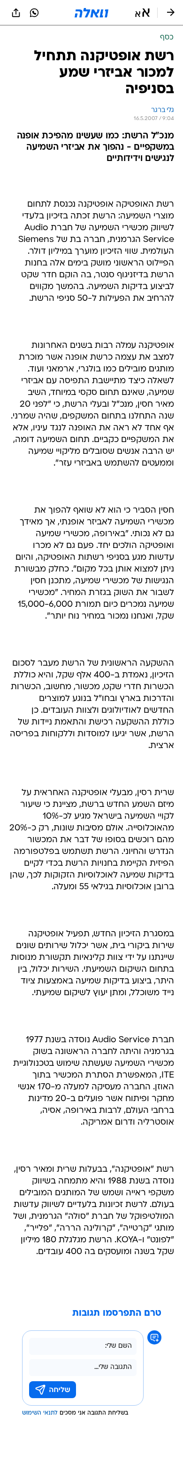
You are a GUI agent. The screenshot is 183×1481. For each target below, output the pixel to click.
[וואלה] (91, 12)
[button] (142, 12)
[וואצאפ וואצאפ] (34, 12)
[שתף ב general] (16, 13)
